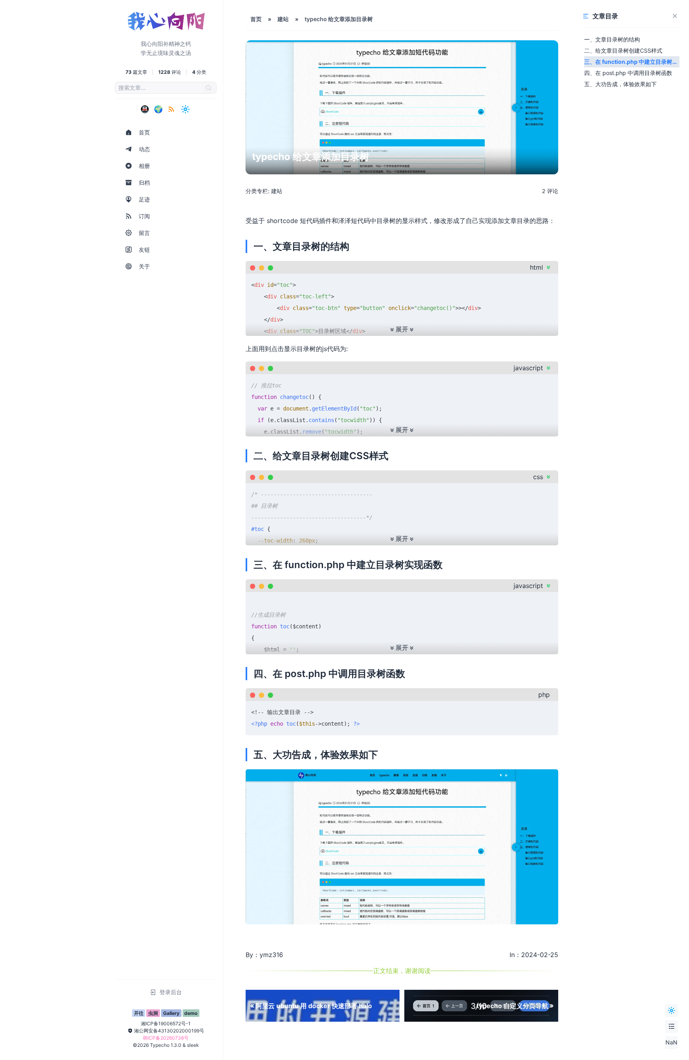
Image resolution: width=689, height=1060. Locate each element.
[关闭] (674, 16)
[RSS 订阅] (171, 109)
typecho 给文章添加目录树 (339, 19)
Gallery (171, 1013)
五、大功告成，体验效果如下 (620, 84)
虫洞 (153, 1013)
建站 (283, 19)
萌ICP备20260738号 (166, 1038)
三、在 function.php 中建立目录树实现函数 (631, 62)
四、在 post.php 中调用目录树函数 (628, 72)
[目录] (671, 1026)
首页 (256, 19)
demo (190, 1013)
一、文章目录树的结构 (612, 39)
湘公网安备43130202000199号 (169, 1031)
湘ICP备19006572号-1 (166, 1023)
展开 (402, 329)
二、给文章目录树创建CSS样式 (623, 50)
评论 (550, 191)
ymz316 (271, 955)
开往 (139, 1013)
